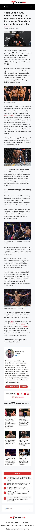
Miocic (23, 324)
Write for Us (29, 525)
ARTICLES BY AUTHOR (12, 386)
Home (8, 522)
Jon (11, 322)
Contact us (23, 522)
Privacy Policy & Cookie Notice (12, 525)
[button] (30, 7)
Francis (25, 326)
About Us (14, 522)
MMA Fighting (8, 115)
